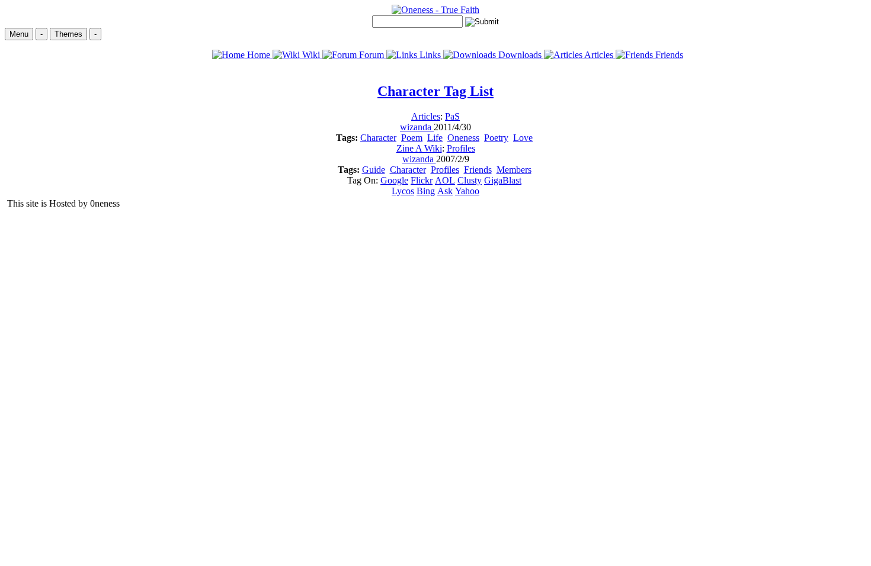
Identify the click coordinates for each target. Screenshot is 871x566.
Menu (18, 34)
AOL (445, 180)
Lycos (403, 191)
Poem (411, 138)
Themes (68, 34)
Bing (426, 191)
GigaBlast (502, 180)
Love (523, 138)
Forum (371, 55)
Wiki (311, 55)
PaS (452, 116)
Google (394, 180)
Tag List (435, 91)
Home (259, 55)
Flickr (422, 180)
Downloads (520, 55)
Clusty (469, 180)
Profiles (461, 148)
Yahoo (467, 191)
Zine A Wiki (419, 148)
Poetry (496, 138)
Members (514, 170)
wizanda (417, 127)
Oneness (463, 138)
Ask (445, 191)
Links (430, 55)
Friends (668, 55)
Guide (373, 170)
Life (435, 138)
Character (378, 138)
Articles (599, 55)
